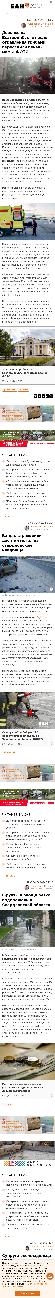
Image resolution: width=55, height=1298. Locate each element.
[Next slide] (50, 221)
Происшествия (9, 390)
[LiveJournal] (51, 396)
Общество (23, 390)
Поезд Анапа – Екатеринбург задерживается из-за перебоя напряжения (23, 847)
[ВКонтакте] (35, 396)
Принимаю (27, 1293)
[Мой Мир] (47, 396)
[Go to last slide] (4, 221)
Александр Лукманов (40, 24)
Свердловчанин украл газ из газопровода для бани (23, 857)
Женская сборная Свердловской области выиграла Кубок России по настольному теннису (27, 504)
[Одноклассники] (39, 396)
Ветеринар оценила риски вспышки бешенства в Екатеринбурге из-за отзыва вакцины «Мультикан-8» (27, 473)
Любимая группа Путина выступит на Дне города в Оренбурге (28, 463)
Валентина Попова (42, 527)
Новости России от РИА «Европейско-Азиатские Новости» (20, 6)
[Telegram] (43, 396)
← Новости (9, 14)
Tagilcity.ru (42, 617)
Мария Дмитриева (42, 1247)
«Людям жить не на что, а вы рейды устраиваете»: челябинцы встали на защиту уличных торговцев (27, 484)
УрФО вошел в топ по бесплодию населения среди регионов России (26, 495)
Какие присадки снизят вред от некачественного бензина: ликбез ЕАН (29, 1183)
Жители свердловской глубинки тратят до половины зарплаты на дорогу (25, 824)
